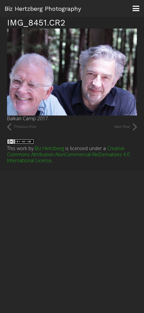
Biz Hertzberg (49, 148)
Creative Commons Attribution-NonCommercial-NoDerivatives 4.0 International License (68, 154)
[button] (136, 8)
